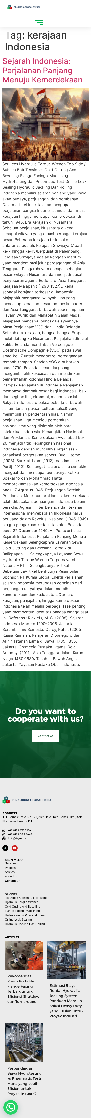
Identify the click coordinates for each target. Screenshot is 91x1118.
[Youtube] (15, 848)
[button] (10, 1107)
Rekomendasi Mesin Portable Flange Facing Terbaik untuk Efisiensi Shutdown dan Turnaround (24, 989)
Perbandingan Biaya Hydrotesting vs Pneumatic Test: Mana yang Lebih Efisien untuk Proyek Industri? (24, 1081)
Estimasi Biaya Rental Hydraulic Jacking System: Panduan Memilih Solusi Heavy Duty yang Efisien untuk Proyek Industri (66, 1000)
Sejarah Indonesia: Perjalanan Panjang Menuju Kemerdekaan (42, 70)
